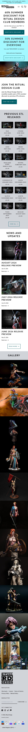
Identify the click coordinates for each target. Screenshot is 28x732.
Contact (11, 691)
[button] (22, 6)
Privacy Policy (5, 693)
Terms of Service (18, 691)
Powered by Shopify (5, 717)
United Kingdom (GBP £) (8, 727)
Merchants (4, 691)
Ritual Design (9, 715)
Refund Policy (14, 693)
